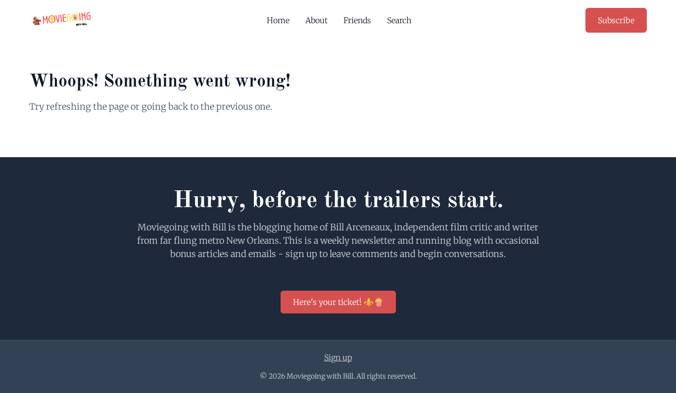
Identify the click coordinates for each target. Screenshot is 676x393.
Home (278, 20)
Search (399, 20)
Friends (357, 20)
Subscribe (616, 20)
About (316, 20)
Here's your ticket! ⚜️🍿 (338, 302)
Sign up (338, 357)
